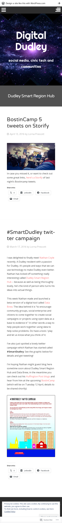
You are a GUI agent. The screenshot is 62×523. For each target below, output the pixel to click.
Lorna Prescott (36, 134)
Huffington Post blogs (38, 376)
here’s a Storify (34, 177)
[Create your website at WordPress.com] (31, 3)
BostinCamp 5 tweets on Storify (28, 122)
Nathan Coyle (47, 257)
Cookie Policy (9, 511)
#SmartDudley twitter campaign (31, 235)
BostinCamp (48, 380)
